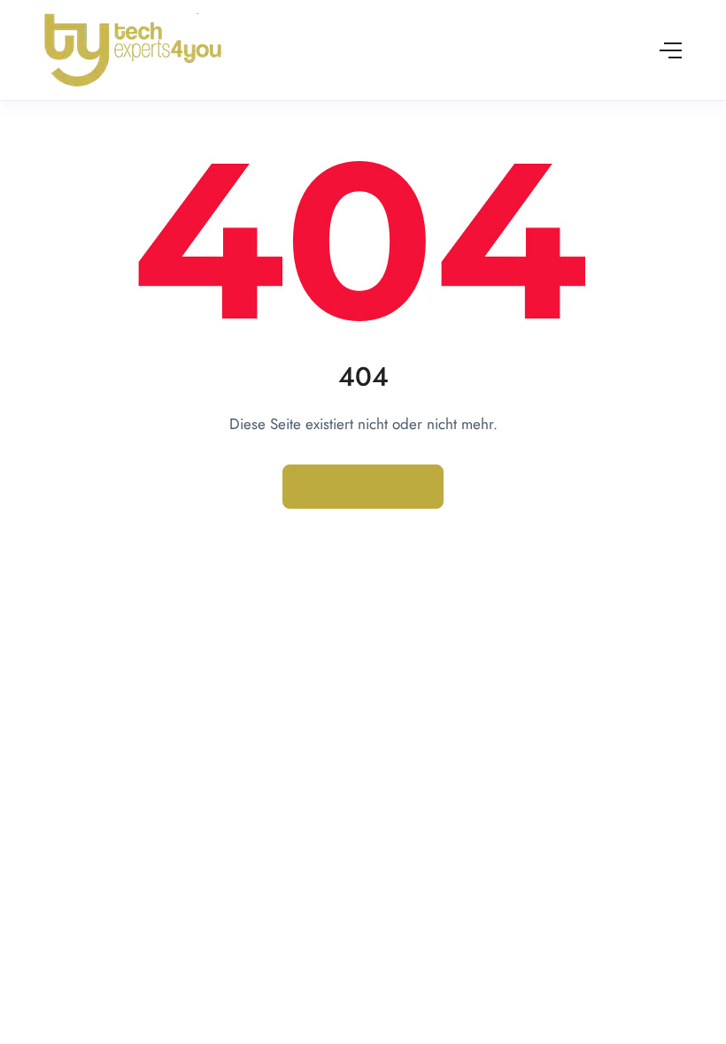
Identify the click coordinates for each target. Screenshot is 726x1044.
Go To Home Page (363, 486)
